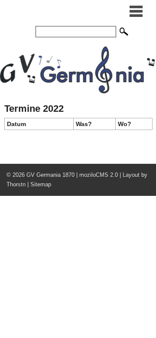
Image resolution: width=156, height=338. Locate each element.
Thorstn (16, 184)
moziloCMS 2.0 (98, 175)
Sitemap (40, 184)
